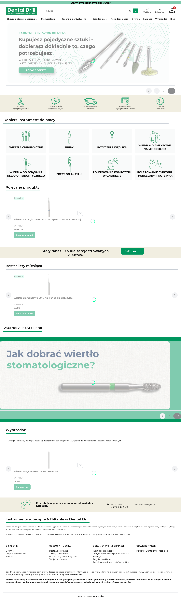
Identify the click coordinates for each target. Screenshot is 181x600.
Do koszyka (22, 487)
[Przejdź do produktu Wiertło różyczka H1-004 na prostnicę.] (49, 458)
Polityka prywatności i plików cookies (111, 562)
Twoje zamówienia (58, 559)
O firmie (10, 551)
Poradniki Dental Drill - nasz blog (152, 551)
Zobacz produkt (24, 235)
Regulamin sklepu (102, 559)
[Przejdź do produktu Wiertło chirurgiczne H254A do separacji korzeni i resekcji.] (49, 206)
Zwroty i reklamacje (59, 553)
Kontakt (10, 556)
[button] (135, 10)
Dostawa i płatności (58, 551)
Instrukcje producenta (104, 551)
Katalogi (97, 556)
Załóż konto (132, 251)
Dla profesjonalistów (15, 553)
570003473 (116, 504)
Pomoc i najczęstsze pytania (63, 556)
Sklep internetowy (89, 596)
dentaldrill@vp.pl (147, 504)
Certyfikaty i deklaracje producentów (111, 553)
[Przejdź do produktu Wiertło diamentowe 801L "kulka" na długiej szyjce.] (49, 284)
